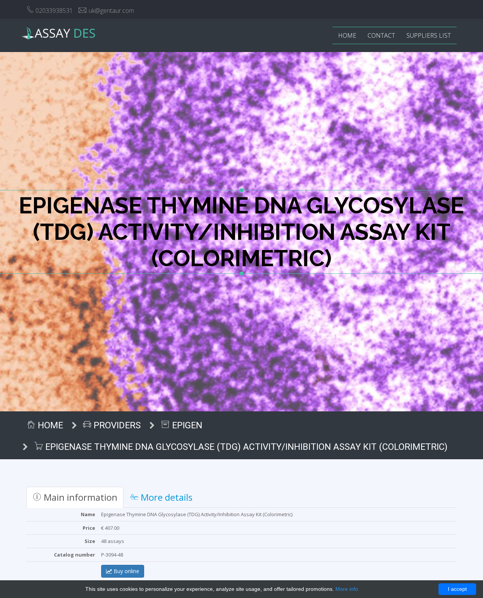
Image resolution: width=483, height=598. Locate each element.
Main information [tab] (79, 497)
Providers (116, 425)
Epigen (186, 425)
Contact (381, 35)
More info (346, 589)
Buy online (125, 571)
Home (347, 35)
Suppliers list (428, 35)
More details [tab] (165, 497)
